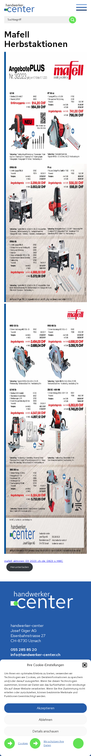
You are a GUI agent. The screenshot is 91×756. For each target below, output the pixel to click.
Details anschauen (46, 731)
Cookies (23, 743)
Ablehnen (45, 720)
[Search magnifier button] (72, 19)
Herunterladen (19, 567)
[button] (85, 665)
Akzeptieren (45, 708)
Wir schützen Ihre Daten (54, 743)
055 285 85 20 (24, 649)
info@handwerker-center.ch (35, 654)
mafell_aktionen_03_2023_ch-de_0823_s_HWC (33, 561)
